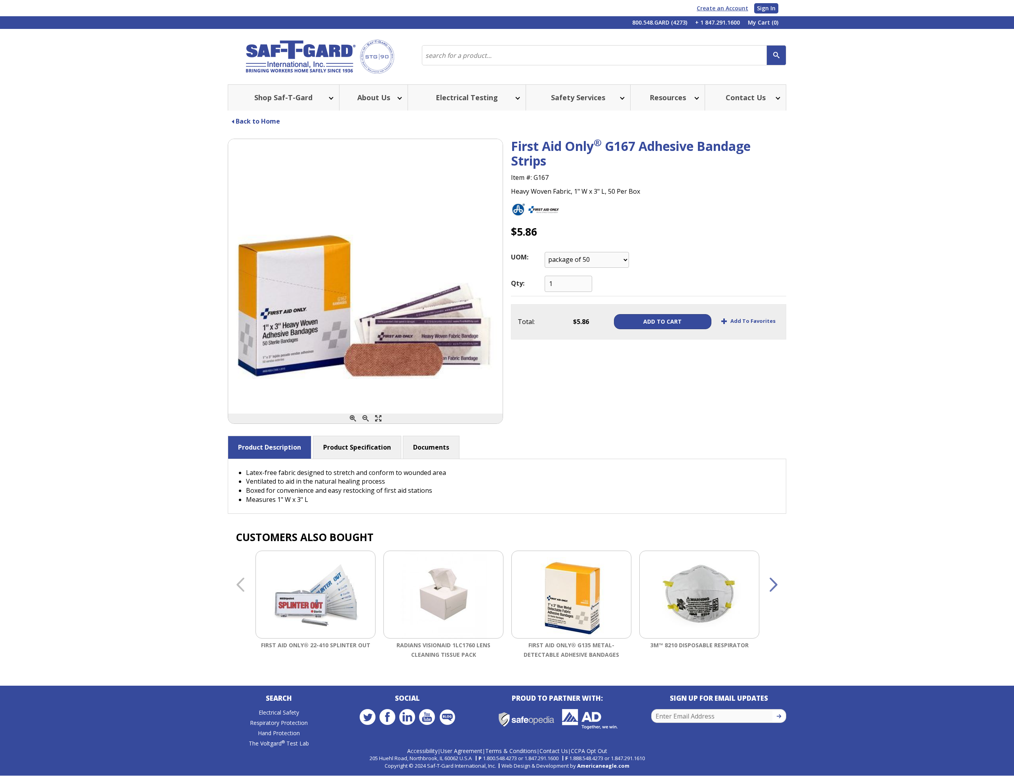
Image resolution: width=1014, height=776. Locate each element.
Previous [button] (240, 585)
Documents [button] (431, 447)
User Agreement (461, 751)
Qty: (517, 283)
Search (279, 698)
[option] (315, 606)
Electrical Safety (279, 712)
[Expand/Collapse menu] (330, 98)
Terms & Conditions (511, 751)
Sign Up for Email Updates (719, 698)
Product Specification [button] (357, 447)
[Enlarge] (378, 418)
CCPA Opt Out (589, 751)
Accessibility (422, 751)
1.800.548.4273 (500, 758)
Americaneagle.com (603, 765)
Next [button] (773, 585)
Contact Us (553, 751)
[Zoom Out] (365, 418)
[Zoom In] (352, 418)
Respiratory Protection (279, 722)
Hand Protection (279, 733)
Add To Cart (662, 321)
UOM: (519, 257)
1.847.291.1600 (541, 758)
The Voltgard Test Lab (279, 743)
